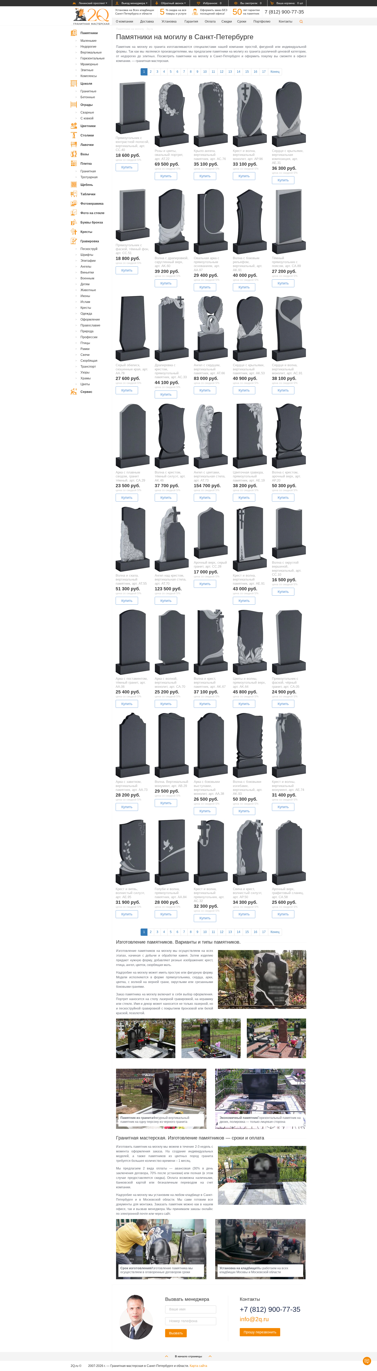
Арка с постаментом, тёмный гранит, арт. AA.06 (132, 683)
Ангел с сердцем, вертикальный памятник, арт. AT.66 (209, 369)
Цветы (85, 384)
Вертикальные (91, 52)
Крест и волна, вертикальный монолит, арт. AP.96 (248, 155)
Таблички (88, 194)
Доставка (147, 21)
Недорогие (88, 46)
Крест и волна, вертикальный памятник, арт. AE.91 (249, 579)
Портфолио (261, 21)
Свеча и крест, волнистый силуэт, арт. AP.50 (247, 893)
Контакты (285, 21)
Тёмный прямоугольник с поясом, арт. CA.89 (286, 262)
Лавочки (87, 144)
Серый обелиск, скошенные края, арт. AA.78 (132, 369)
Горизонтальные (93, 58)
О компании (124, 21)
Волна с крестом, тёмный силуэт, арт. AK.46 (170, 476)
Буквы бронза (92, 222)
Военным (87, 278)
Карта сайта (198, 1365)
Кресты (86, 231)
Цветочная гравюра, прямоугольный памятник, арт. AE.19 (249, 476)
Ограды (87, 104)
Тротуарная (89, 177)
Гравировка (90, 241)
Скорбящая (89, 360)
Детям (85, 284)
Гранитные (88, 91)
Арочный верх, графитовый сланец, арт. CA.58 (288, 893)
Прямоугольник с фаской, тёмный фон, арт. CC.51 (132, 249)
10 (205, 71)
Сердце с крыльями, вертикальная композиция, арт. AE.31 (288, 157)
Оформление (90, 319)
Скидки (226, 21)
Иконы (85, 296)
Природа (87, 331)
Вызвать (176, 1333)
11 (213, 71)
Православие (90, 325)
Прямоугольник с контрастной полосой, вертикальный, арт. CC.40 (132, 144)
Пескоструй (89, 249)
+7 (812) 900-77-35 (265, 1309)
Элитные (87, 70)
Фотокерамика (92, 203)
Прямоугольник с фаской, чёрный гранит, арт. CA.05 (285, 683)
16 (255, 71)
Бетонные (88, 97)
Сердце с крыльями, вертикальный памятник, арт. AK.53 (249, 369)
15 (247, 71)
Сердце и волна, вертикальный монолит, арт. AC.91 (287, 369)
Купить (126, 167)
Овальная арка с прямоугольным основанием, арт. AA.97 (207, 264)
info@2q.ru (254, 1319)
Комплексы (89, 76)
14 (238, 71)
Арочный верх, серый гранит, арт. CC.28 (210, 564)
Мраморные (89, 64)
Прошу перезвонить (260, 1332)
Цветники (88, 126)
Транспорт (88, 366)
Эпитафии (88, 260)
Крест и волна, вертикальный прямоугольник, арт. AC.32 (209, 895)
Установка (169, 21)
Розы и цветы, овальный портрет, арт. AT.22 (169, 155)
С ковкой (87, 118)
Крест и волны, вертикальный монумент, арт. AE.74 (288, 786)
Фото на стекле (92, 213)
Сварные (87, 112)
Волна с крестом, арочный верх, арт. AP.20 (286, 476)
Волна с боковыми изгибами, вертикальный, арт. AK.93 (247, 788)
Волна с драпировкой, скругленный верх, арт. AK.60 (171, 262)
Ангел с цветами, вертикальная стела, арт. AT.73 (209, 476)
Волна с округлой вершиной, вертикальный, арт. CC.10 (286, 568)
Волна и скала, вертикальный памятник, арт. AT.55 (131, 579)
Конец (275, 71)
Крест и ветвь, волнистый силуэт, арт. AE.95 (130, 893)
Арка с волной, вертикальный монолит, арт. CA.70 (170, 683)
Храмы (86, 378)
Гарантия (191, 21)
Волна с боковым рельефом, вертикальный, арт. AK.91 (247, 264)
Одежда (86, 313)
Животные (88, 290)
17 (264, 71)
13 (230, 71)
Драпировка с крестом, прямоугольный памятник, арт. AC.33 (171, 371)
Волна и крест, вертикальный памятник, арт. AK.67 (210, 683)
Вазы (85, 154)
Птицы (85, 343)
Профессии (89, 337)
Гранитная (88, 171)
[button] (301, 21)
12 (221, 71)
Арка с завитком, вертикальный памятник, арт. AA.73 (131, 786)
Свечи (85, 354)
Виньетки (87, 272)
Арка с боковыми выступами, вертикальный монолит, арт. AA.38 (209, 788)
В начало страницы (188, 1356)
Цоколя (86, 83)
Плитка (86, 163)
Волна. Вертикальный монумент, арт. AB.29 (171, 784)
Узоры (85, 372)
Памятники (89, 33)
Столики (87, 135)
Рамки (85, 349)
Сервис (86, 391)
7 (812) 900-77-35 (284, 12)
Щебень (87, 184)
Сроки (241, 21)
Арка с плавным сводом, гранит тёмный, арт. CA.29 (130, 476)
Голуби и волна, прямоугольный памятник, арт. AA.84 (171, 893)
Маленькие (89, 40)
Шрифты (87, 254)
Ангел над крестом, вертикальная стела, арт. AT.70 (170, 579)
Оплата (210, 21)
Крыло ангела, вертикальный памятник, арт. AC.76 (210, 155)
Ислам (85, 301)
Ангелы (86, 266)
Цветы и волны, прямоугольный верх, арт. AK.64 (249, 683)
